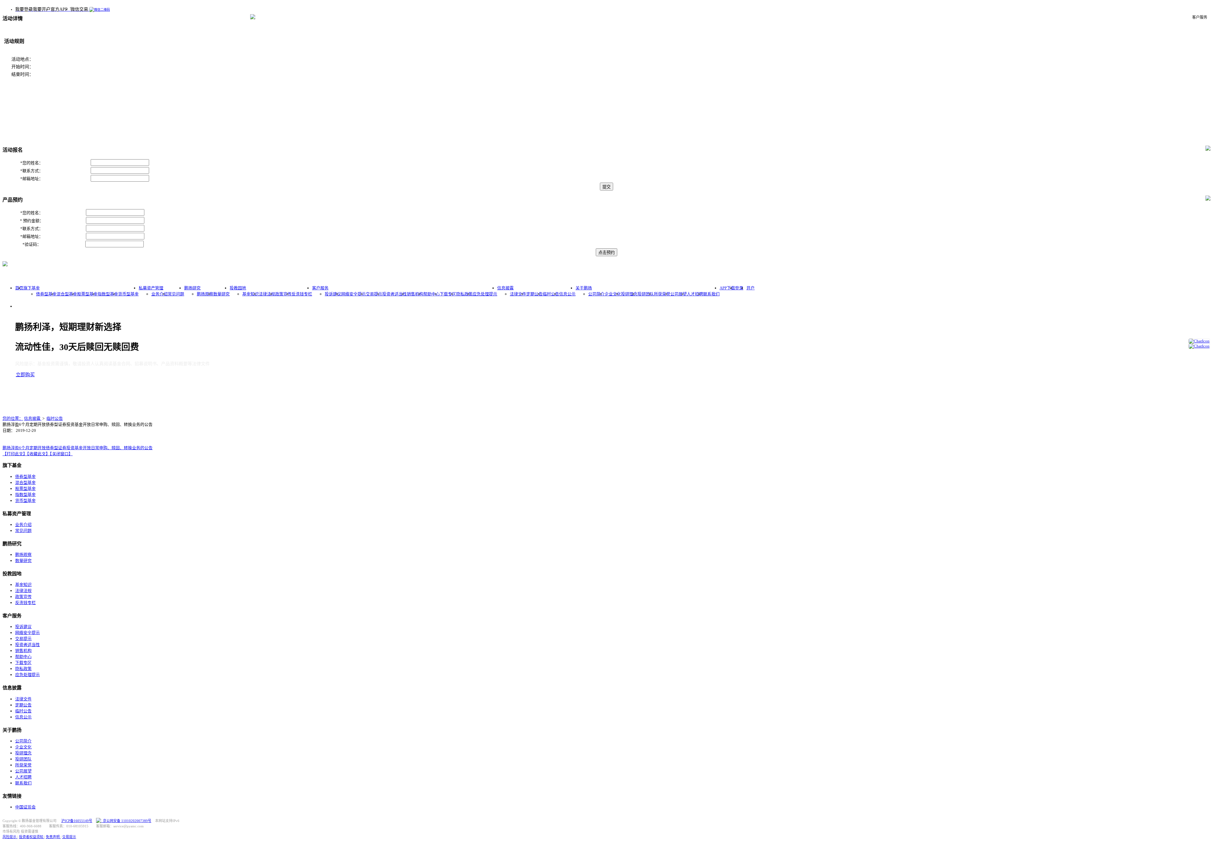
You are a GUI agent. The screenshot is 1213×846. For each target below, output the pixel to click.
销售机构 (415, 294)
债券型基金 (46, 294)
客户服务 (320, 288)
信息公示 (567, 294)
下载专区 (448, 294)
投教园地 (238, 288)
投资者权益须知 (31, 837)
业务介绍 (159, 294)
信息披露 (505, 288)
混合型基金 (67, 294)
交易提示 (374, 294)
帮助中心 (431, 294)
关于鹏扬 (584, 288)
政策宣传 (283, 294)
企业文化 (613, 294)
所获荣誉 (662, 294)
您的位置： (13, 418)
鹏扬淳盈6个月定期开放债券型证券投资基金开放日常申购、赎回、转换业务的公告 (78, 447)
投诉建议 (333, 294)
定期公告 (534, 294)
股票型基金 (87, 294)
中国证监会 (25, 807)
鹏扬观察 (205, 294)
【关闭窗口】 (61, 453)
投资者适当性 (394, 294)
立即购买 (25, 374)
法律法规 (267, 294)
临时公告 (551, 294)
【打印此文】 (15, 453)
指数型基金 (108, 294)
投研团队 (645, 294)
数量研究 (221, 294)
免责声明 (53, 837)
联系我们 (711, 294)
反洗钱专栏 (302, 294)
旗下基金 (31, 288)
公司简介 (596, 294)
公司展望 (678, 294)
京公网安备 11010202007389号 (126, 821)
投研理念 (629, 294)
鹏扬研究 (192, 288)
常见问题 (176, 294)
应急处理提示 (485, 294)
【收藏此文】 (38, 453)
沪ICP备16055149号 (76, 821)
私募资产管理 (151, 288)
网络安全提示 (353, 294)
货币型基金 (128, 294)
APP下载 (727, 288)
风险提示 (10, 837)
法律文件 (518, 294)
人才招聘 (695, 294)
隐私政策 (464, 294)
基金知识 (250, 294)
